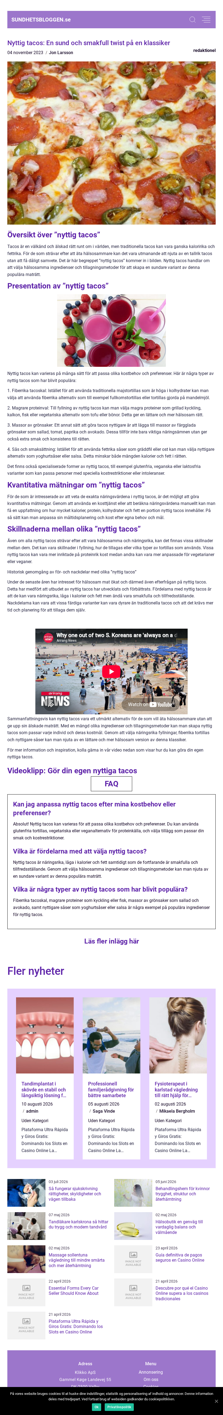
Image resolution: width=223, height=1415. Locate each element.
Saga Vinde (104, 1111)
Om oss (151, 1379)
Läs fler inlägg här (111, 941)
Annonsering (151, 1372)
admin (32, 1111)
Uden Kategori (34, 1120)
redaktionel (204, 50)
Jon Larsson (61, 52)
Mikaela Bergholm (177, 1111)
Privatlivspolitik (119, 1407)
